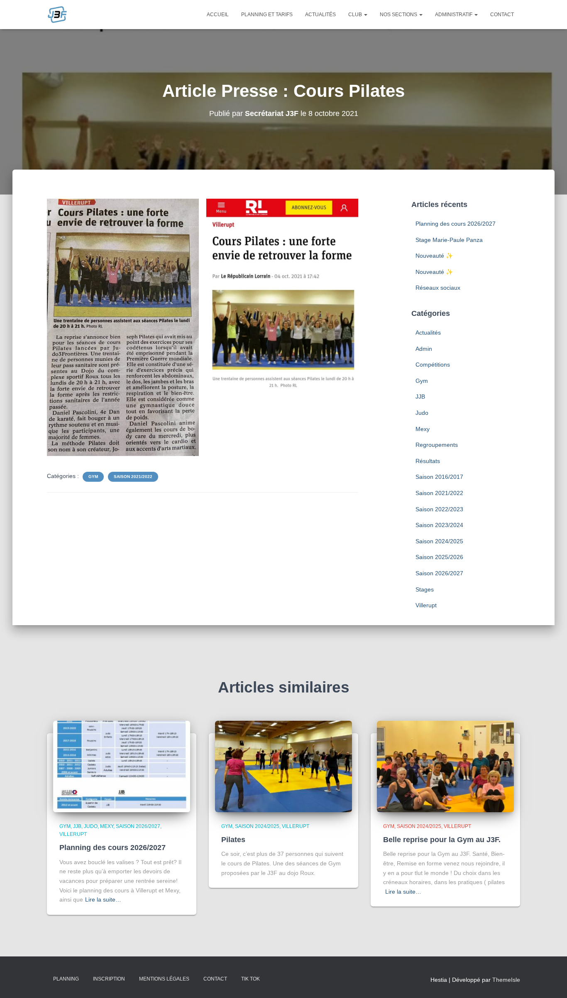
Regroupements (436, 444)
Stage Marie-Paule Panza (449, 240)
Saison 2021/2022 (133, 476)
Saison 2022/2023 (439, 509)
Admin (423, 348)
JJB (420, 396)
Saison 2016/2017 (439, 476)
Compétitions (432, 364)
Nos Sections (399, 14)
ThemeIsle (506, 979)
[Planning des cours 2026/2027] (121, 765)
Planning (66, 979)
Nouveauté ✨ (434, 255)
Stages (424, 589)
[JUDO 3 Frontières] (57, 14)
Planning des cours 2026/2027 (455, 223)
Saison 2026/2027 (439, 573)
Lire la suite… (103, 899)
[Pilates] (283, 765)
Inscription (109, 979)
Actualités (320, 14)
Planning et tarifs (267, 14)
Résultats (427, 461)
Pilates (233, 839)
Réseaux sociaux (437, 287)
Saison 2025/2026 (439, 557)
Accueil (218, 14)
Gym (93, 476)
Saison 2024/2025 (439, 541)
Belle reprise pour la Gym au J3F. (442, 839)
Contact (502, 14)
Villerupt (426, 605)
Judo (421, 412)
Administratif (454, 14)
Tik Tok (250, 979)
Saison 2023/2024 (439, 525)
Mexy (422, 429)
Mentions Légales (164, 979)
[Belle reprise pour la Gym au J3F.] (445, 765)
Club (355, 14)
